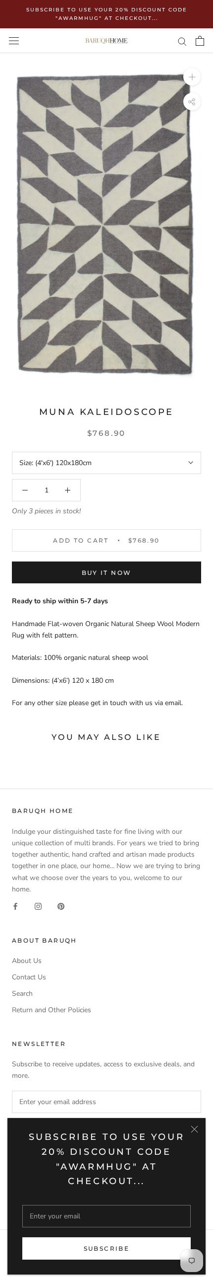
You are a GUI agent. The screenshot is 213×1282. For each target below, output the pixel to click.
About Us (27, 960)
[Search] (182, 41)
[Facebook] (15, 906)
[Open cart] (200, 41)
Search (22, 993)
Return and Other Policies (51, 1010)
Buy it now (107, 572)
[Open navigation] (14, 41)
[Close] (194, 1129)
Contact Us (29, 977)
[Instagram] (38, 906)
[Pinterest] (60, 906)
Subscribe (107, 1248)
